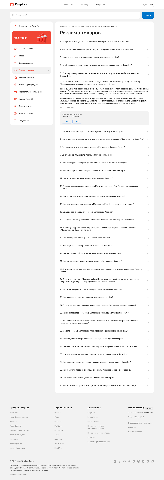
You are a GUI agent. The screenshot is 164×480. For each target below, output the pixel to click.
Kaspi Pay (63, 26)
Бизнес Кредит (93, 417)
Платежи (58, 421)
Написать (149, 408)
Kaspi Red (13, 421)
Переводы (59, 430)
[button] (104, 98)
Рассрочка (14, 439)
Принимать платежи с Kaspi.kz (99, 433)
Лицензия (14, 465)
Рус (151, 4)
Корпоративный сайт (18, 475)
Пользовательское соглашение (140, 423)
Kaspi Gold (14, 413)
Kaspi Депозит (16, 426)
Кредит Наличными (17, 448)
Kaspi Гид (58, 448)
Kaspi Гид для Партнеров (79, 26)
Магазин (58, 413)
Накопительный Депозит (20, 430)
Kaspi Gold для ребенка (19, 417)
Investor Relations (135, 432)
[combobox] (77, 15)
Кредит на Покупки (17, 435)
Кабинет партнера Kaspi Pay (98, 442)
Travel (57, 417)
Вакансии (132, 427)
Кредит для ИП (16, 444)
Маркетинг (96, 26)
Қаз (145, 4)
